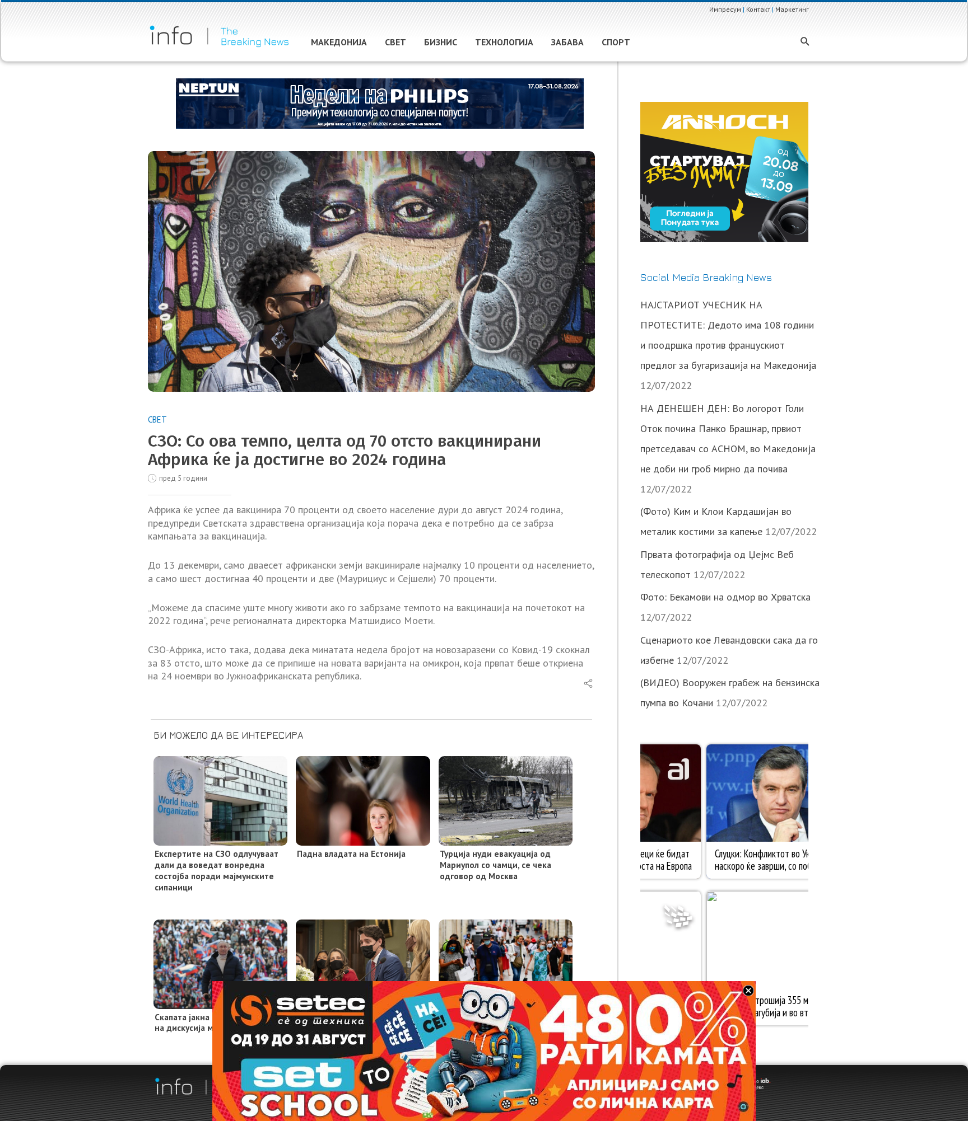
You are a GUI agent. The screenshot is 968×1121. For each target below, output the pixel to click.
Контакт (758, 9)
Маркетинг (792, 9)
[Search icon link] (805, 42)
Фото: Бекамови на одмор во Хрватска (725, 596)
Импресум (725, 9)
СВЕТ (157, 419)
